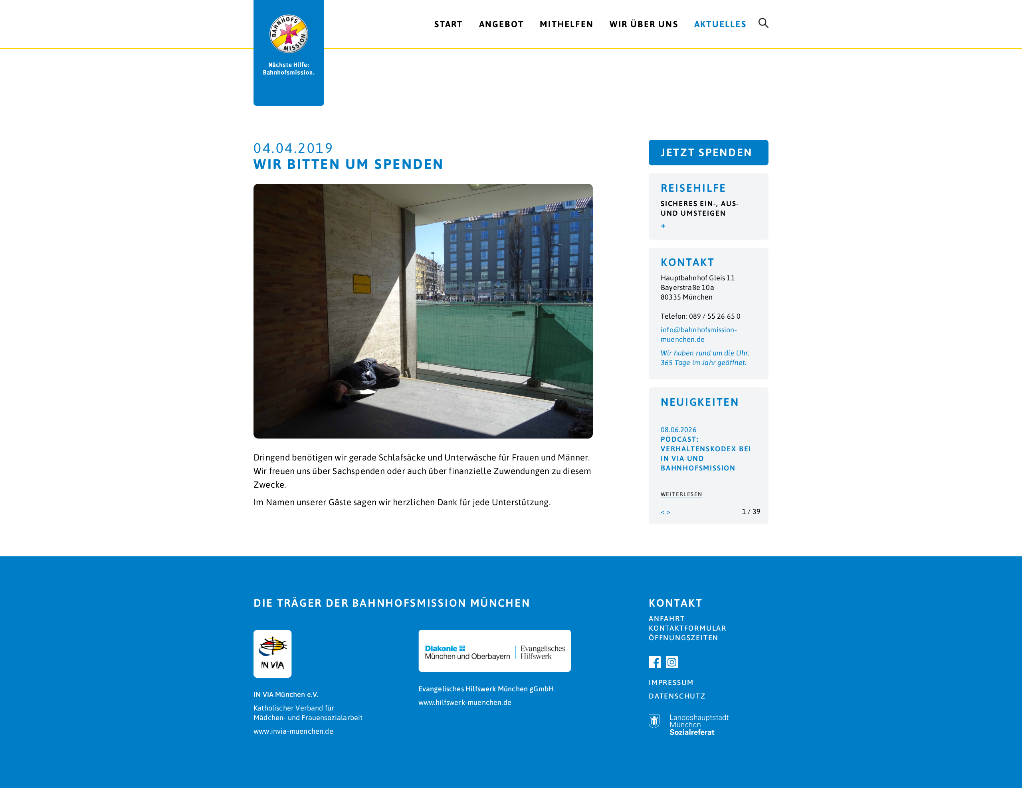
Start (448, 24)
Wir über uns (644, 24)
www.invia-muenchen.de (293, 731)
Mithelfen (567, 24)
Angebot (501, 24)
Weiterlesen (681, 494)
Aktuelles (720, 24)
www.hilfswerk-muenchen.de (465, 702)
